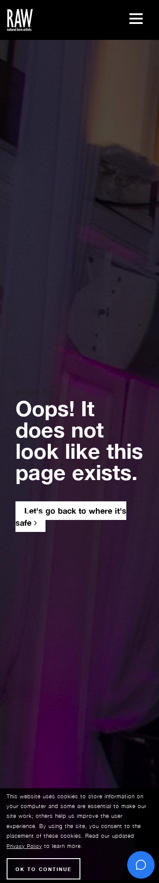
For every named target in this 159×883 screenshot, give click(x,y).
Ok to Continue (43, 869)
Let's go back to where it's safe (70, 516)
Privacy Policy (24, 846)
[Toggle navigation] (136, 20)
